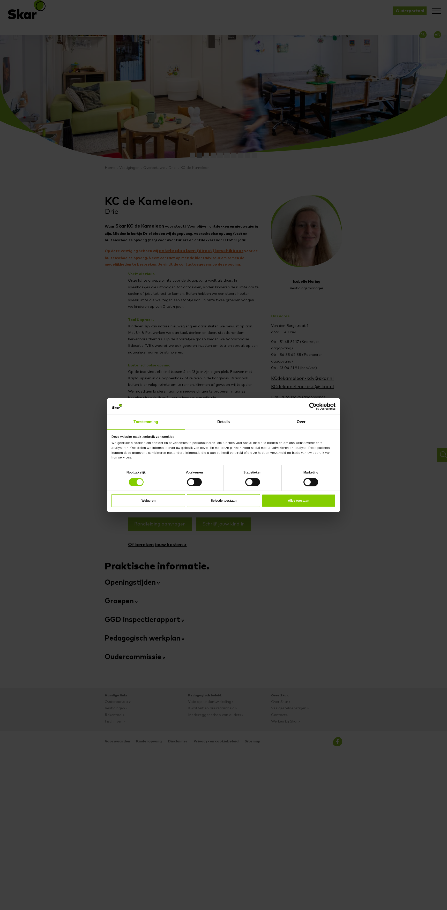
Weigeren (148, 499)
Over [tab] (301, 421)
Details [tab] (223, 421)
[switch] (194, 480)
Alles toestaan (298, 499)
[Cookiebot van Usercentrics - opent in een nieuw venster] (313, 407)
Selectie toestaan (223, 499)
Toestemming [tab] (146, 421)
